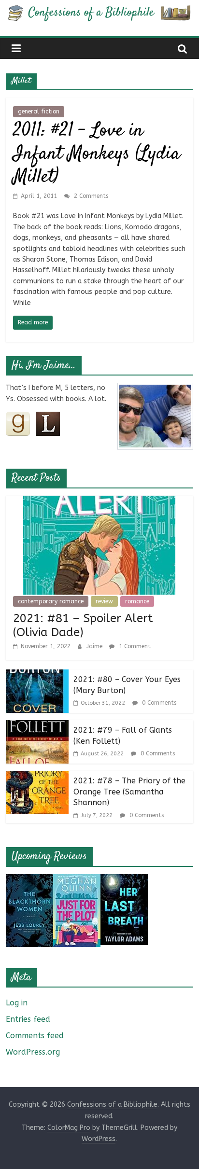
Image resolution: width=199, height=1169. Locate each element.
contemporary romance (51, 601)
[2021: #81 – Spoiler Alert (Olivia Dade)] (99, 501)
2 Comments (90, 196)
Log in (17, 1002)
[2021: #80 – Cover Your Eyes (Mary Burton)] (37, 675)
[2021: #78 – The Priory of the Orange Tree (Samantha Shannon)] (37, 776)
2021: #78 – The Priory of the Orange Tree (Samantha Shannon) (129, 791)
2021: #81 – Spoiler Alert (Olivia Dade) (83, 625)
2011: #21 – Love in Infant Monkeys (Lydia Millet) (96, 154)
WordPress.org (33, 1052)
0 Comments (158, 702)
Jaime (95, 646)
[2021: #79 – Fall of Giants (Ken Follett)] (37, 726)
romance (137, 601)
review (104, 601)
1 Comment (134, 646)
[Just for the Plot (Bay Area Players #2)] (76, 880)
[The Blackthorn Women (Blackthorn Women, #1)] (29, 880)
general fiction (38, 111)
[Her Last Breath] (124, 880)
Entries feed (28, 1019)
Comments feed (35, 1035)
